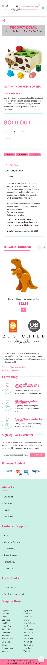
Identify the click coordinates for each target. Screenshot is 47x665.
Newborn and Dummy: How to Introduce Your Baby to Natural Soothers (27, 386)
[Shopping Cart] (42, 7)
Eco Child (36, 663)
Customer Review (14, 171)
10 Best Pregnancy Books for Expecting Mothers (26, 402)
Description (12, 165)
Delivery (10, 176)
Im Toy (16, 31)
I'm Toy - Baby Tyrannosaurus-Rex (23, 299)
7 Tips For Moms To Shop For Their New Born (28, 420)
